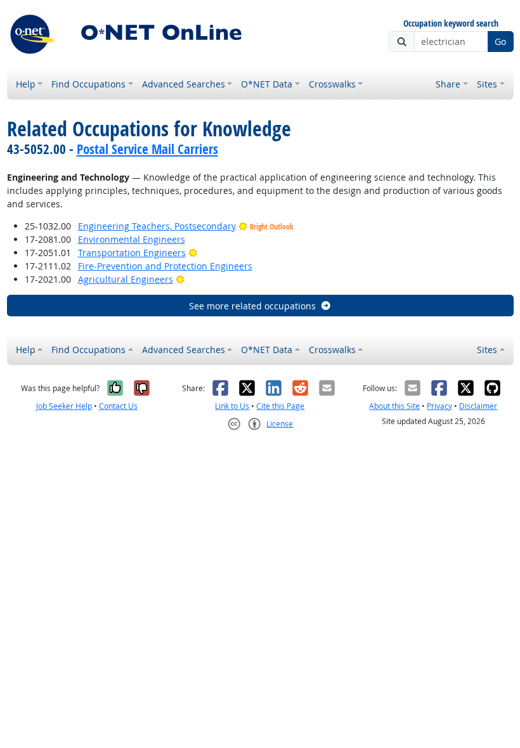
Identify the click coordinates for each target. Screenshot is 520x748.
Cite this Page (280, 406)
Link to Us (232, 406)
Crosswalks (332, 84)
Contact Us (118, 406)
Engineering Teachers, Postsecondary (157, 226)
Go (500, 41)
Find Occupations (88, 84)
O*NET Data (266, 84)
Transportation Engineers (132, 253)
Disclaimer (478, 406)
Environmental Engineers (131, 239)
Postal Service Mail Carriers (147, 149)
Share (448, 84)
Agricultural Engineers (125, 279)
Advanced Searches (183, 84)
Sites (487, 84)
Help (26, 84)
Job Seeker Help (64, 406)
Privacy (439, 406)
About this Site (394, 406)
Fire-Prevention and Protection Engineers (165, 266)
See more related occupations (252, 306)
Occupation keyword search (450, 23)
